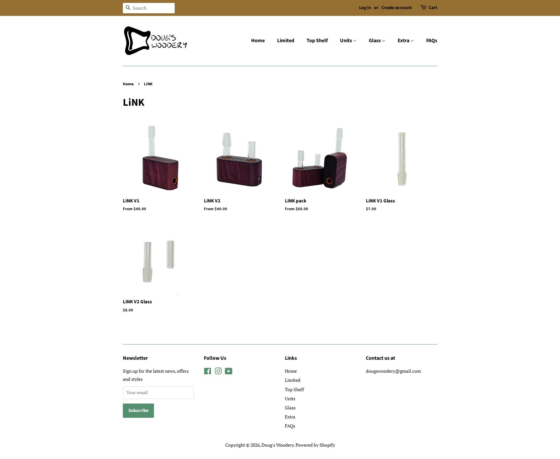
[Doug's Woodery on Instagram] (218, 372)
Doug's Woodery (278, 445)
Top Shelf (317, 40)
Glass (375, 40)
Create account (396, 8)
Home (258, 40)
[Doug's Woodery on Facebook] (207, 372)
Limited (285, 40)
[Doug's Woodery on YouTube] (228, 372)
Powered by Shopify (315, 445)
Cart (433, 8)
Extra (404, 40)
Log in (365, 8)
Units (346, 40)
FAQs (431, 40)
